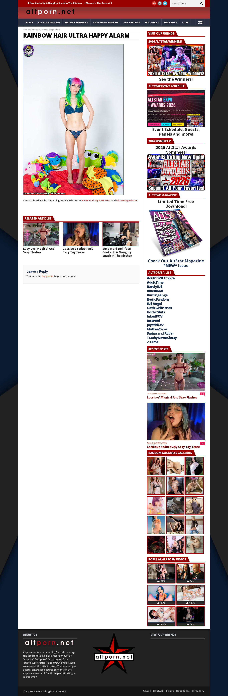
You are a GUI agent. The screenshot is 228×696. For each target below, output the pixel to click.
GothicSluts (156, 312)
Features (151, 22)
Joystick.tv (155, 325)
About (147, 690)
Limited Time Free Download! (176, 204)
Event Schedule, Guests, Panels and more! (176, 132)
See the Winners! (176, 79)
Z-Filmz (152, 342)
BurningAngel (157, 295)
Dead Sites (183, 690)
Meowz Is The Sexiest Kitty (82, 3)
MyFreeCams (102, 200)
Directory (198, 690)
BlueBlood (88, 200)
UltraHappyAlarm (126, 200)
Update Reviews (75, 22)
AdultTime (155, 282)
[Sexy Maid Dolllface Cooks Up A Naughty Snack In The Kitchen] (120, 234)
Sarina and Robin (160, 333)
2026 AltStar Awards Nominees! (176, 150)
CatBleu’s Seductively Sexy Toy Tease (78, 250)
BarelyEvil (154, 286)
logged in (47, 276)
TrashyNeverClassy (162, 337)
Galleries (170, 22)
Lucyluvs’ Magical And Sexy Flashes (39, 250)
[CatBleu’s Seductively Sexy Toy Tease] (81, 234)
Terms (170, 690)
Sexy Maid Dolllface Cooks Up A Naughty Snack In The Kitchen (117, 252)
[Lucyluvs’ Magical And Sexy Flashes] (41, 234)
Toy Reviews (132, 22)
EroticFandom (158, 299)
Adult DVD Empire (161, 278)
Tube (185, 22)
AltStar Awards (49, 22)
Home (29, 22)
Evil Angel (154, 303)
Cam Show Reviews (106, 22)
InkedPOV (154, 316)
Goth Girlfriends (159, 308)
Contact (158, 690)
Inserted (153, 320)
